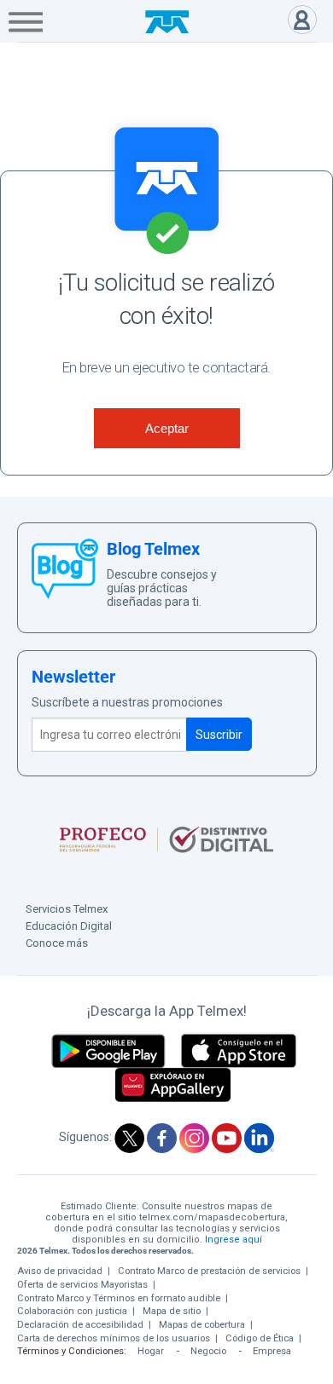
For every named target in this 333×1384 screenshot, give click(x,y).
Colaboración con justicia (72, 1311)
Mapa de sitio (172, 1311)
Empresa (272, 1351)
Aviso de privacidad (59, 1271)
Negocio (208, 1351)
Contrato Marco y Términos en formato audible (118, 1298)
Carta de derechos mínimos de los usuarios (113, 1338)
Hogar (150, 1351)
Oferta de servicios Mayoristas (82, 1284)
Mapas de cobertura (202, 1324)
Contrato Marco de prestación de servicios (209, 1271)
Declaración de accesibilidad (80, 1324)
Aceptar (167, 428)
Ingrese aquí (233, 1239)
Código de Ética (259, 1338)
